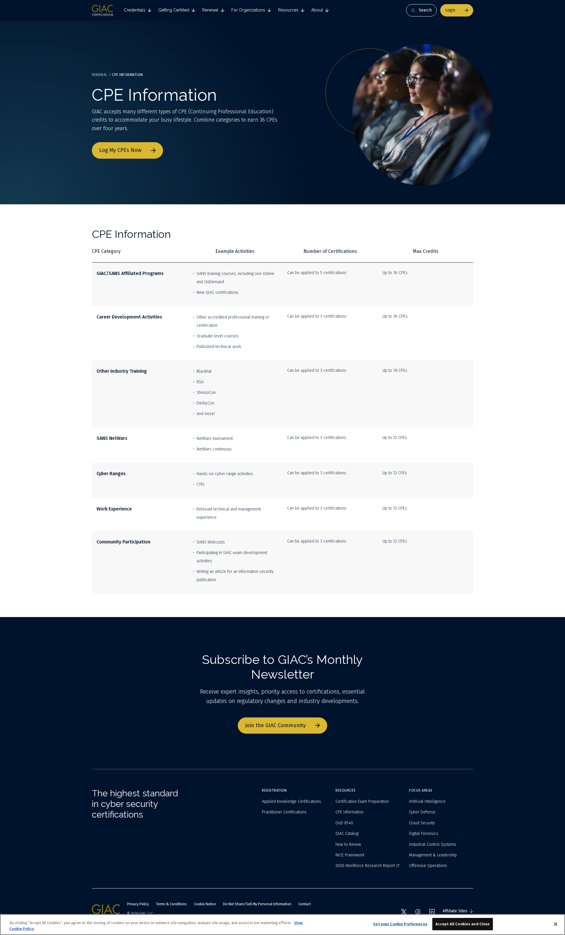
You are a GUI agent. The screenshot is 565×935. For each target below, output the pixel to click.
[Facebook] (417, 911)
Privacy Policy (138, 904)
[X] (403, 911)
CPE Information (349, 812)
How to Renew (348, 844)
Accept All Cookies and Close (463, 924)
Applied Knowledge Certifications (291, 801)
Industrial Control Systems (432, 844)
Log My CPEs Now (120, 150)
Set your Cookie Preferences (400, 924)
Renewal (100, 75)
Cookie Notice (205, 904)
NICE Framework (349, 855)
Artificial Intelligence (427, 801)
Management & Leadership (433, 855)
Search (425, 10)
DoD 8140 (344, 822)
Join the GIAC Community (275, 725)
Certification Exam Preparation (362, 801)
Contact (304, 904)
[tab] (137, 10)
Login (450, 10)
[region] (282, 924)
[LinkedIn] (432, 911)
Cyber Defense (422, 812)
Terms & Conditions (171, 904)
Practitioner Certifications (284, 812)
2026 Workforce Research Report (365, 865)
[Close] (555, 924)
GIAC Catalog (346, 833)
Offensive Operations (428, 865)
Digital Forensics (423, 833)
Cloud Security (422, 822)
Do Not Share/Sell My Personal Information (257, 904)
